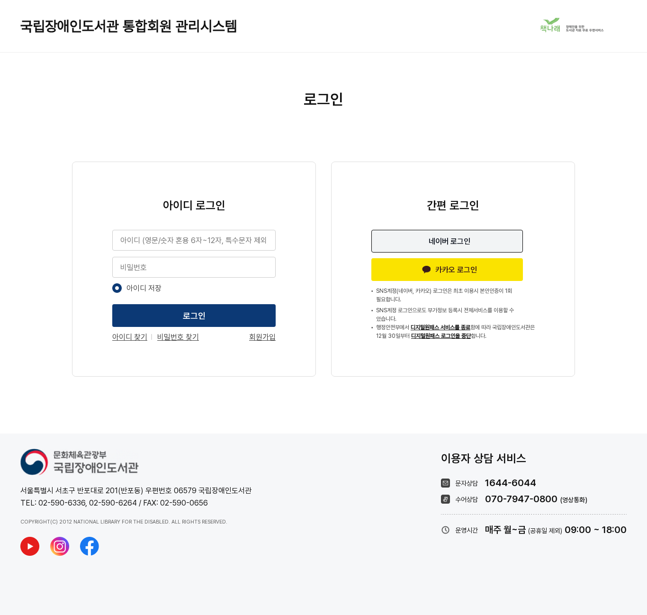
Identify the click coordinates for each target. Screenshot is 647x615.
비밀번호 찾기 (178, 337)
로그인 (194, 316)
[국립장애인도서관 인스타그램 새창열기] (59, 546)
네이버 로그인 (449, 241)
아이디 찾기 (129, 337)
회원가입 (262, 337)
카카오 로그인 (456, 269)
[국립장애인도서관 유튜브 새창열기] (29, 546)
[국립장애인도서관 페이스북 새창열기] (89, 546)
